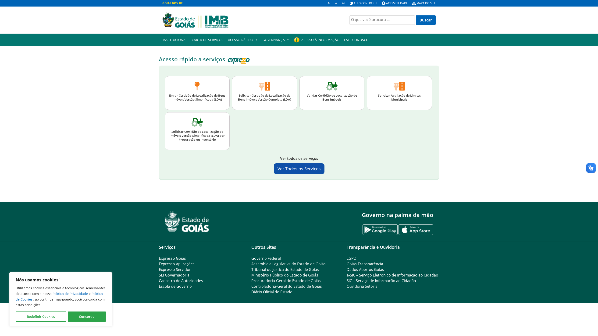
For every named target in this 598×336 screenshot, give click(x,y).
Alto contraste (365, 3)
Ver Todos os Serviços (299, 169)
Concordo (87, 316)
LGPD (351, 258)
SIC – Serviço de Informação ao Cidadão (381, 280)
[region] (60, 299)
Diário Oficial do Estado (271, 291)
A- (328, 3)
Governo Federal (266, 258)
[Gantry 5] (187, 221)
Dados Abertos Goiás (365, 269)
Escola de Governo (175, 286)
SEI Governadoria (174, 275)
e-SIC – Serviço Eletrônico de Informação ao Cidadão (392, 275)
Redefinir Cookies (41, 316)
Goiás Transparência (365, 263)
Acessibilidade (397, 3)
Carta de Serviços (207, 40)
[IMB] (195, 19)
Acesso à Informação (320, 40)
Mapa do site (426, 3)
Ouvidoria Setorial (362, 286)
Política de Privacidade (71, 293)
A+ (343, 3)
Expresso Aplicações (177, 263)
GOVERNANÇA (274, 40)
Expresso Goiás (172, 258)
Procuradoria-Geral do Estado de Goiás (286, 280)
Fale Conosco (356, 40)
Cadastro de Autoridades (181, 280)
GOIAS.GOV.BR (172, 3)
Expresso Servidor (175, 269)
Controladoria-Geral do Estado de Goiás (286, 286)
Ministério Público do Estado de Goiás (284, 275)
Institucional (175, 40)
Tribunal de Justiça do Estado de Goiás (285, 269)
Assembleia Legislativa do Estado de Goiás (288, 263)
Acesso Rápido (240, 40)
